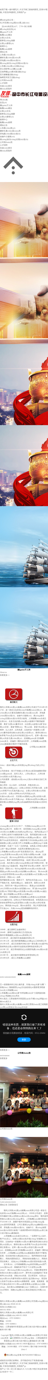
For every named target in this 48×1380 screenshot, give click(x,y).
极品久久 (21, 1369)
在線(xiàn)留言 (6, 86)
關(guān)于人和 (6, 32)
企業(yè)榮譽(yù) (7, 43)
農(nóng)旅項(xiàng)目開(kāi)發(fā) (14, 63)
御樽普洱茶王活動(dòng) (10, 77)
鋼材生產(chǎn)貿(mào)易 (10, 58)
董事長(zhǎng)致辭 (7, 41)
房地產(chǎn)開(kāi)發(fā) (10, 60)
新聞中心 (3, 46)
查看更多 (3, 1058)
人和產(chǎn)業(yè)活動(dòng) (12, 66)
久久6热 (28, 1369)
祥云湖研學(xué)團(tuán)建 (11, 69)
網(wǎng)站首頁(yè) (8, 29)
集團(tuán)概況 (6, 35)
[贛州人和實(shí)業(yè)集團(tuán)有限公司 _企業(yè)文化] (14, 747)
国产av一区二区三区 (8, 1369)
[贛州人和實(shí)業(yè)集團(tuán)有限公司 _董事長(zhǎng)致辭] (14, 808)
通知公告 (3, 52)
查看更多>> (5, 675)
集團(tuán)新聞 (6, 49)
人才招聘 (3, 83)
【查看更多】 (13, 1205)
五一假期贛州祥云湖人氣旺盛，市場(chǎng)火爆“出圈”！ (23, 985)
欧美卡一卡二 (8, 1372)
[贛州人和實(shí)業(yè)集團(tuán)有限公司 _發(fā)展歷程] (14, 911)
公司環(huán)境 (6, 80)
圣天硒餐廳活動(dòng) (9, 75)
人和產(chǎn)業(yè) (7, 55)
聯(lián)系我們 (6, 89)
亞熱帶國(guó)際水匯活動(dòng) (13, 72)
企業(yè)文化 (5, 38)
